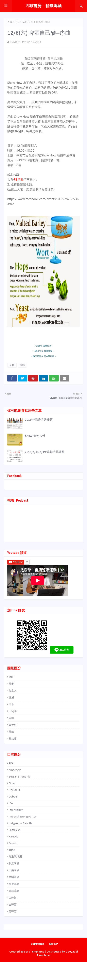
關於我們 (53, 943)
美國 (11, 718)
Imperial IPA (16, 810)
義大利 (13, 725)
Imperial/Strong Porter (22, 816)
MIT (11, 677)
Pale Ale (13, 836)
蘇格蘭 (13, 738)
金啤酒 (13, 904)
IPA (11, 803)
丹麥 (11, 683)
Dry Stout (14, 790)
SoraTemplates (34, 951)
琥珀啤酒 (14, 891)
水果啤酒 (14, 884)
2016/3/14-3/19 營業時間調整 (45, 452)
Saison (13, 843)
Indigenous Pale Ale (20, 823)
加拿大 (13, 690)
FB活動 (18, 179)
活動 (22, 365)
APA (11, 763)
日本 (11, 704)
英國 (11, 732)
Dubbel (13, 796)
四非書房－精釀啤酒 (43, 5)
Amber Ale (15, 770)
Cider (12, 783)
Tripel (12, 850)
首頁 (9, 21)
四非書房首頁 (37, 943)
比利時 (13, 711)
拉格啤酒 (14, 877)
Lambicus (14, 830)
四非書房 (15, 42)
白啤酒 (13, 897)
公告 (16, 21)
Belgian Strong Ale (19, 776)
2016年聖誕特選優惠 (39, 419)
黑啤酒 (13, 911)
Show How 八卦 (35, 436)
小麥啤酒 (14, 870)
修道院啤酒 (15, 856)
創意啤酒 (14, 863)
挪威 (11, 697)
